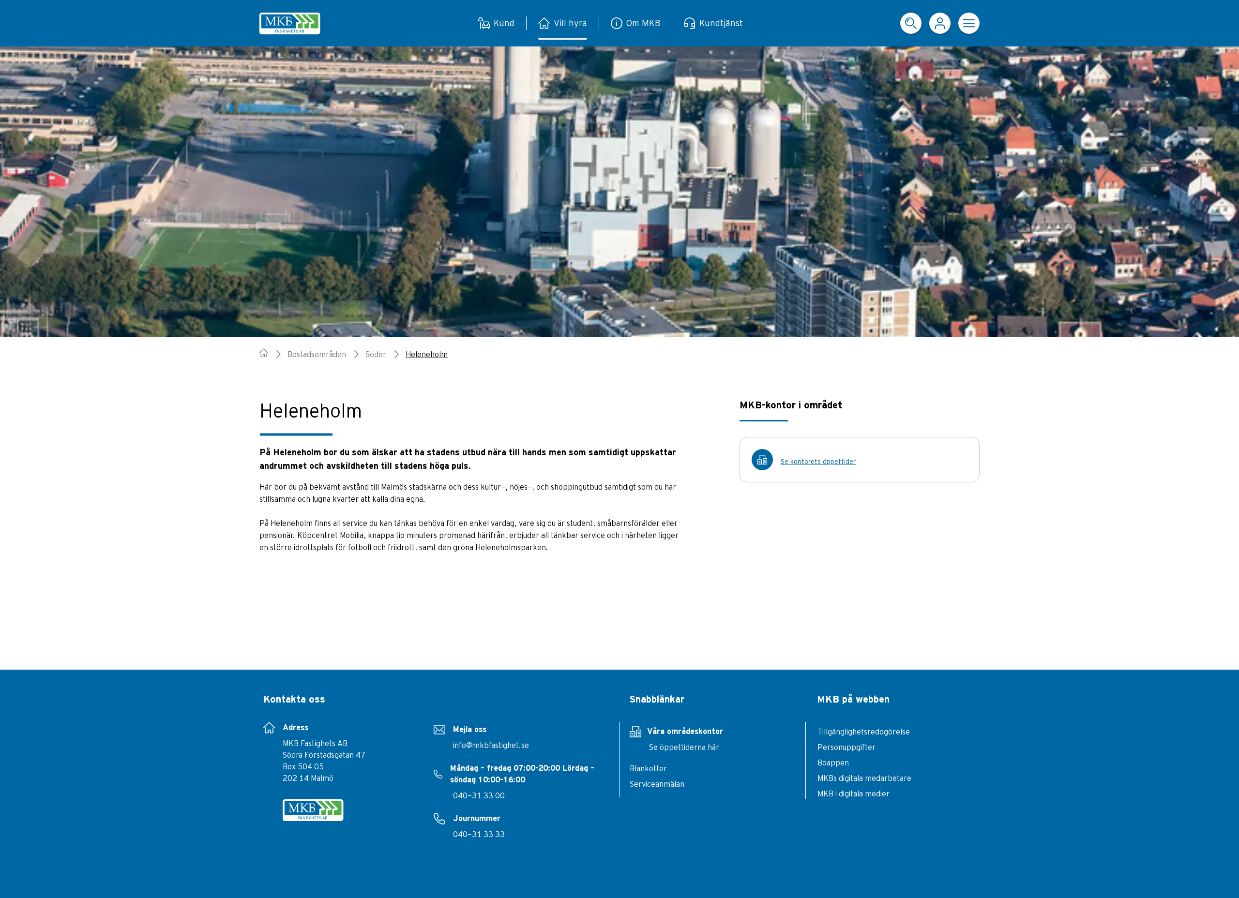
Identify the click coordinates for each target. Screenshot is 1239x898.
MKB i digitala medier (853, 793)
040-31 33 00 (479, 795)
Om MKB (643, 23)
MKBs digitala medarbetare (864, 778)
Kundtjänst (721, 23)
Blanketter (648, 768)
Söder (375, 354)
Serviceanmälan (657, 783)
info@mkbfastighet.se (491, 745)
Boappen (833, 762)
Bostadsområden (316, 354)
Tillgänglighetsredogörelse (863, 731)
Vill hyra (570, 23)
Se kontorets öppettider (818, 461)
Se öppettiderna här (684, 747)
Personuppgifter (846, 747)
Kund (504, 23)
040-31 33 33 (479, 834)
